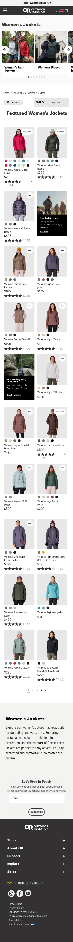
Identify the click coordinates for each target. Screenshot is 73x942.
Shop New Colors (14, 395)
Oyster (23, 165)
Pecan (43, 279)
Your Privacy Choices (20, 924)
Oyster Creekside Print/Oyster (43, 663)
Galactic (10, 165)
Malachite (39, 497)
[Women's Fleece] (51, 52)
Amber (43, 552)
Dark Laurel (39, 161)
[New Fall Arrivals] (52, 213)
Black (28, 165)
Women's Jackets (36, 93)
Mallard (23, 161)
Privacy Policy (16, 908)
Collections (18, 93)
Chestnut (39, 440)
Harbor (14, 165)
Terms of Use (15, 904)
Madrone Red (14, 663)
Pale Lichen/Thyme (10, 161)
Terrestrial (39, 335)
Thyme (48, 161)
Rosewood (48, 497)
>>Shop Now (45, 3)
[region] (36, 3)
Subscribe (36, 812)
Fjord (10, 608)
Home (6, 93)
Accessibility (15, 920)
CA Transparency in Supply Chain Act (28, 916)
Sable (6, 279)
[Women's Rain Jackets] (18, 54)
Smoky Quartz (14, 161)
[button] (66, 10)
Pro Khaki (10, 440)
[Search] (51, 10)
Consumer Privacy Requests (23, 912)
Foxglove (6, 161)
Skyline (52, 161)
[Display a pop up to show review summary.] (32, 182)
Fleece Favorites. (30, 3)
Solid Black (52, 440)
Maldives (19, 165)
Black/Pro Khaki (14, 608)
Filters (15, 102)
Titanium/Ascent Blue (28, 161)
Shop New (44, 231)
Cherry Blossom (19, 161)
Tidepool (39, 608)
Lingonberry (6, 165)
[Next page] (45, 691)
